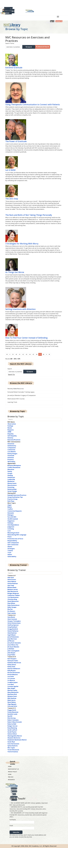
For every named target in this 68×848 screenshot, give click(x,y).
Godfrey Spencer (13, 625)
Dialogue (11, 515)
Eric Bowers (11, 611)
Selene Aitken (12, 734)
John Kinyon (11, 653)
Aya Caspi (11, 585)
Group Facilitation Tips (15, 497)
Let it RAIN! (10, 170)
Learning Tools (12, 402)
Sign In (52, 21)
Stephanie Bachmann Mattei (17, 740)
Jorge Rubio (11, 655)
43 (26, 354)
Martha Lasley (12, 690)
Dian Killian (11, 603)
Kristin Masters (13, 674)
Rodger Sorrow (12, 726)
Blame (10, 507)
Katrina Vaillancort (14, 668)
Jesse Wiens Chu (13, 645)
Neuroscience (12, 485)
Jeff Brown (11, 641)
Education (11, 469)
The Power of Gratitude (16, 141)
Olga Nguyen (12, 704)
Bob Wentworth (13, 591)
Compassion (12, 448)
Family (10, 471)
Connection (11, 450)
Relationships (12, 489)
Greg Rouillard (12, 627)
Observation (12, 424)
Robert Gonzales (13, 720)
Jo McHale (11, 649)
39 (13, 354)
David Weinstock (13, 601)
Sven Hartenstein (13, 744)
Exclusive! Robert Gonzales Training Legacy (21, 392)
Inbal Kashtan (12, 633)
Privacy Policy (12, 771)
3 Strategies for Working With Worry (21, 243)
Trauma (10, 550)
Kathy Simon (12, 665)
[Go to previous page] (9, 354)
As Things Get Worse (14, 272)
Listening (11, 529)
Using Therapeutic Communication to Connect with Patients (32, 104)
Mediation (11, 481)
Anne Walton (12, 581)
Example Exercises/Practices (17, 495)
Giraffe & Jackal (13, 519)
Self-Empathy (12, 436)
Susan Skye (11, 742)
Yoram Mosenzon (13, 750)
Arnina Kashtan (13, 583)
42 (23, 354)
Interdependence (13, 525)
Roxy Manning (12, 728)
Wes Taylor (11, 748)
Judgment (11, 527)
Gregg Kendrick (13, 629)
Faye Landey (12, 613)
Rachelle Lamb (12, 714)
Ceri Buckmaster (13, 597)
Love (9, 531)
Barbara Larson (13, 589)
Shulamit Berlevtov (14, 738)
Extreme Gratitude (13, 67)
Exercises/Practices (14, 440)
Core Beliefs (12, 452)
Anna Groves (12, 579)
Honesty (10, 438)
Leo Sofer (11, 676)
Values (10, 554)
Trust (9, 552)
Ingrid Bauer (12, 635)
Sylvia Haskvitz (13, 746)
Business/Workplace (14, 465)
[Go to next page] (46, 354)
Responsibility (12, 541)
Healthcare (11, 477)
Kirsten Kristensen (14, 672)
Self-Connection (13, 545)
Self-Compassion (13, 543)
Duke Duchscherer (13, 605)
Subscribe (16, 832)
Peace (10, 537)
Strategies (11, 549)
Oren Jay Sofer (12, 706)
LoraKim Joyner (13, 682)
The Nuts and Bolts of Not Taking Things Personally (28, 215)
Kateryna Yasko (13, 661)
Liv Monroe (11, 680)
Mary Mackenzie (13, 692)
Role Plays (11, 501)
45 (33, 354)
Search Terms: (9, 43)
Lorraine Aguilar (13, 686)
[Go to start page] (7, 354)
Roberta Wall (12, 724)
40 (16, 354)
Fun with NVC (12, 517)
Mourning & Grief (13, 533)
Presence (11, 459)
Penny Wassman (13, 712)
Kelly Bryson (12, 670)
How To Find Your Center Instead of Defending (26, 338)
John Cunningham (13, 651)
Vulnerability (12, 556)
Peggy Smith (12, 710)
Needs (10, 428)
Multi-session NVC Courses (16, 399)
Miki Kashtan (12, 698)
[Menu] (58, 17)
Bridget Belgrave (13, 593)
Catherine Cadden (14, 595)
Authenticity (12, 446)
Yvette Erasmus (13, 752)
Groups (10, 473)
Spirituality (11, 461)
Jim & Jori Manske (13, 647)
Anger (10, 505)
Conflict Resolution (14, 467)
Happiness (11, 521)
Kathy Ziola (11, 666)
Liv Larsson (11, 678)
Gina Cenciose (12, 619)
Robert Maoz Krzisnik (15, 722)
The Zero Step (11, 198)
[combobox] (13, 47)
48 (43, 354)
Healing (10, 475)
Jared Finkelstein (13, 637)
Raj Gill (10, 716)
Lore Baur (11, 684)
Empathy (10, 434)
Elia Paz (10, 609)
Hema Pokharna (13, 631)
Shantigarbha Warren (15, 736)
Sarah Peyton (12, 732)
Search (29, 47)
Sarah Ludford (12, 730)
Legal (9, 774)
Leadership (11, 479)
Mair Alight (11, 688)
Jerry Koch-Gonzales (14, 643)
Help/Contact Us (13, 769)
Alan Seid (11, 577)
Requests (11, 430)
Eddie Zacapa (12, 607)
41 (19, 354)
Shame (10, 547)
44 (30, 354)
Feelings (10, 426)
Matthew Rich (12, 694)
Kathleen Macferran (14, 663)
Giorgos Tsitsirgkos (14, 621)
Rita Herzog (12, 718)
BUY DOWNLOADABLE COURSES (8, 11)
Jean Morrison (12, 639)
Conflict (10, 509)
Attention (11, 444)
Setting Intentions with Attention (20, 309)
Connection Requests (15, 511)
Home (10, 766)
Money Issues (12, 483)
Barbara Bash (12, 587)
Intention (11, 457)
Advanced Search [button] (43, 47)
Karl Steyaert (12, 659)
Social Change (12, 491)
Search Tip (11, 374)
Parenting (11, 487)
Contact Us (59, 21)
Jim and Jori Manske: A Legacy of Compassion (22, 395)
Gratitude (11, 455)
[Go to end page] (49, 354)
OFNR (9, 432)
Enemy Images (12, 454)
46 (36, 354)
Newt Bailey (12, 702)
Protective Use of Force (15, 539)
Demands (11, 513)
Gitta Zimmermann (14, 623)
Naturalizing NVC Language (17, 535)
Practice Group (12, 499)
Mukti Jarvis (12, 700)
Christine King (12, 599)
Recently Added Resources (16, 389)
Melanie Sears (12, 696)
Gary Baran (11, 617)
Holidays (10, 523)
